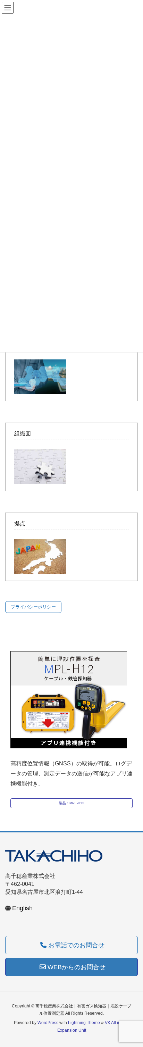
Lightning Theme (84, 1022)
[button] (33, 607)
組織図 (22, 434)
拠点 (19, 523)
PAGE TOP (132, 1009)
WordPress (47, 1022)
